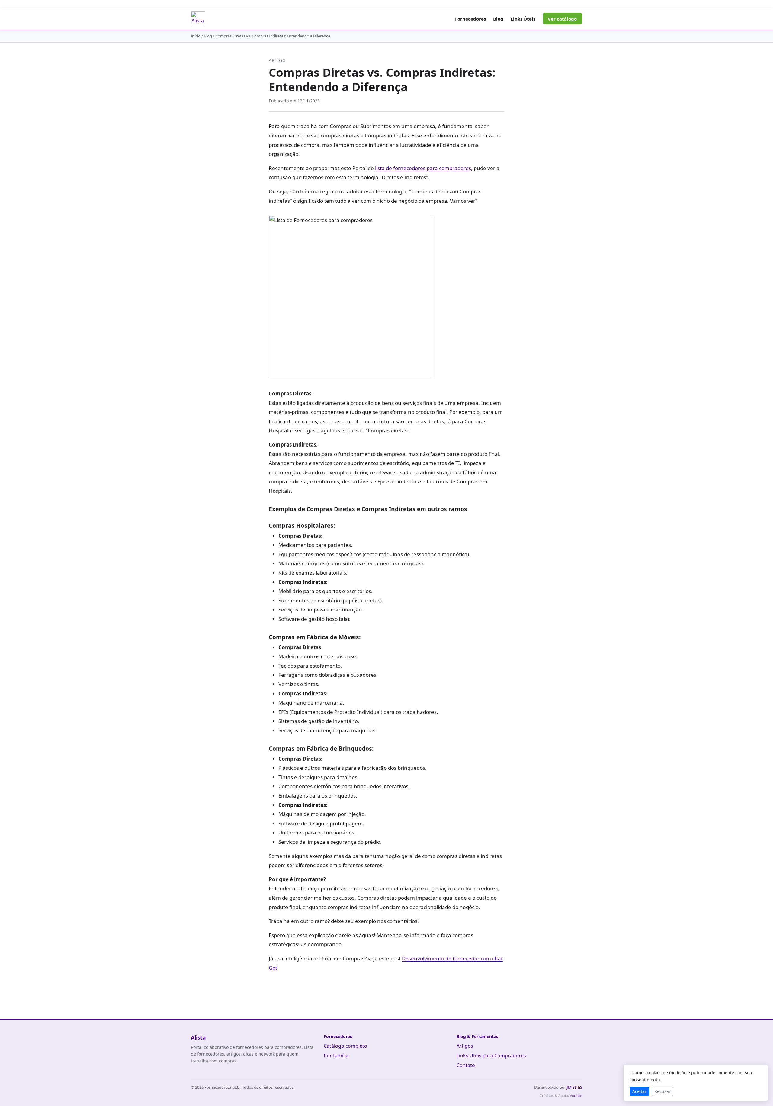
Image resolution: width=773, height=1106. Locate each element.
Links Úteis (523, 19)
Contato (466, 1065)
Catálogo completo (345, 1046)
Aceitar (639, 1091)
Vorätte (576, 1095)
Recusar (662, 1091)
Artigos (465, 1046)
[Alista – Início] (198, 18)
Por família (336, 1055)
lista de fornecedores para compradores (423, 168)
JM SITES (574, 1087)
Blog (498, 19)
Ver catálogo (562, 19)
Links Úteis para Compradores (491, 1055)
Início (195, 36)
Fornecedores (470, 19)
